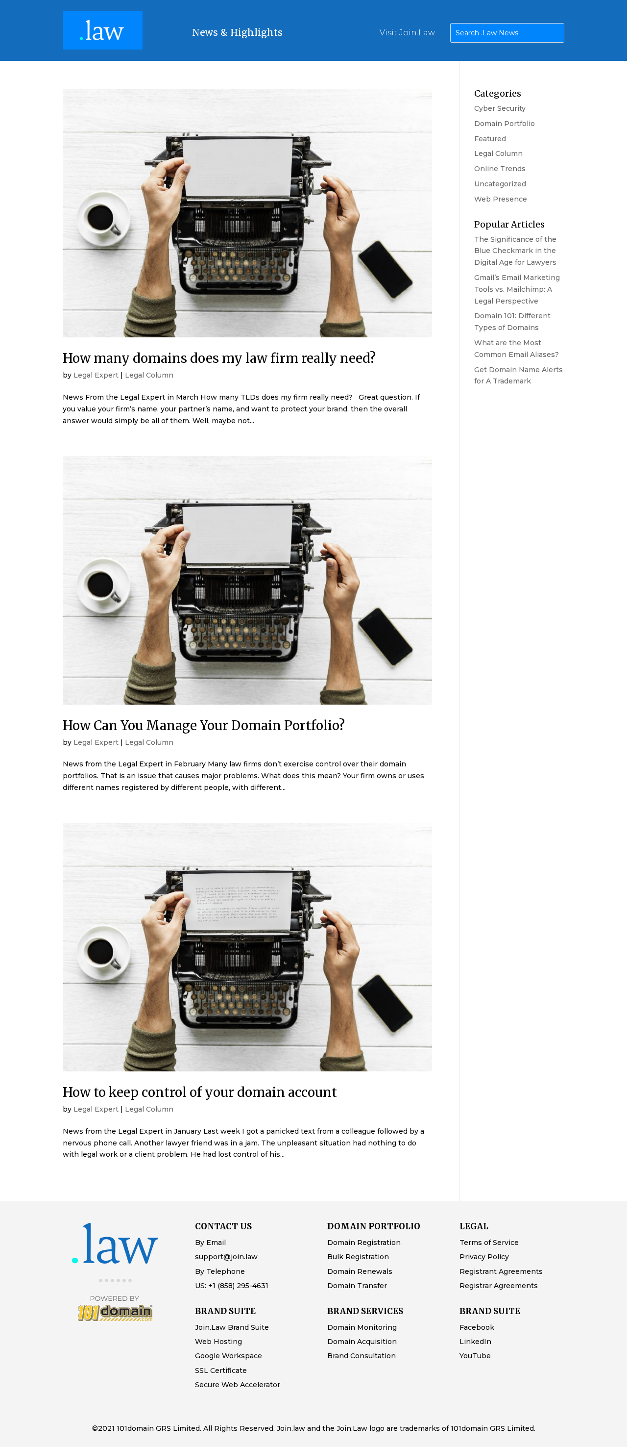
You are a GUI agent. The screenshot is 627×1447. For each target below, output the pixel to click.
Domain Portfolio (504, 123)
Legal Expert (96, 375)
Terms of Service (489, 1242)
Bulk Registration (358, 1256)
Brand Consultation (361, 1355)
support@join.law (226, 1256)
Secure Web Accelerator (237, 1384)
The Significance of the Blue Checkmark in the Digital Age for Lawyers (515, 251)
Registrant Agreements (501, 1271)
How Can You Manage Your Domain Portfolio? (204, 725)
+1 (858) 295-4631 (238, 1285)
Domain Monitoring (362, 1327)
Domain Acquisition (362, 1341)
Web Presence (500, 199)
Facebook (476, 1327)
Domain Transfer (357, 1285)
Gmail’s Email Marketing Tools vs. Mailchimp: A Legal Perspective (517, 289)
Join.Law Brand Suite (232, 1327)
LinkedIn (475, 1341)
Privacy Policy (484, 1256)
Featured (490, 138)
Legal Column (149, 375)
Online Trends (500, 168)
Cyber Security (500, 108)
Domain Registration (364, 1242)
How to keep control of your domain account (200, 1092)
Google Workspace (228, 1355)
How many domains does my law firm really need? (219, 358)
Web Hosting (218, 1341)
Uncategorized (500, 183)
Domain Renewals (359, 1271)
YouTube (475, 1355)
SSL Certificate (221, 1370)
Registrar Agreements (498, 1285)
